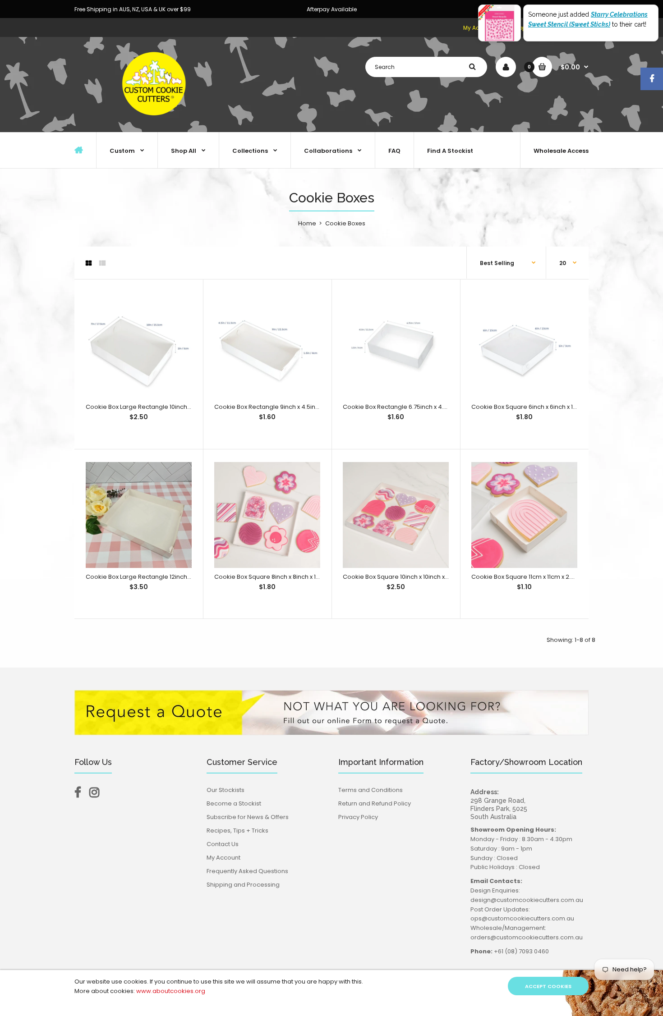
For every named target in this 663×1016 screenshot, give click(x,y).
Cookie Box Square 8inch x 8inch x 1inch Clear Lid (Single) (296, 576)
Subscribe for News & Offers (248, 817)
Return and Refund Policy (374, 803)
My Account (223, 857)
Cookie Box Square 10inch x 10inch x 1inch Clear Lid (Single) (427, 576)
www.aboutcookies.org (170, 991)
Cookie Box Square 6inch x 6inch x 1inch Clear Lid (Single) (553, 407)
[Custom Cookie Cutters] (155, 122)
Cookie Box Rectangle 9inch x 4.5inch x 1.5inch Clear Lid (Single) (306, 407)
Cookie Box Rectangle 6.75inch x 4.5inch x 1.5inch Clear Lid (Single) (439, 407)
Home (307, 223)
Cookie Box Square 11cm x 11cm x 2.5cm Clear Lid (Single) (553, 576)
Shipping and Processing (243, 884)
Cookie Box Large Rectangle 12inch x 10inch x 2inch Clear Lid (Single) (184, 576)
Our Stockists (225, 790)
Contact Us (223, 844)
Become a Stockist (234, 803)
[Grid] (89, 263)
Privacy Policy (358, 817)
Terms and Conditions (370, 790)
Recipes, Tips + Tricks (237, 830)
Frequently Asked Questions (247, 871)
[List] (102, 263)
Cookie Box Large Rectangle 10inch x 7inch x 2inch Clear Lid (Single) (183, 407)
